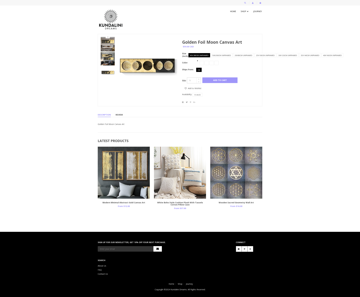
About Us (102, 265)
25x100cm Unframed (265, 55)
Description (104, 114)
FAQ (100, 269)
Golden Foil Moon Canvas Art (212, 42)
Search (101, 260)
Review (119, 114)
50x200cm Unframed (221, 55)
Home (233, 11)
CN (199, 70)
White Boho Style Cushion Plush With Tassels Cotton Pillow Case (180, 203)
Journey (257, 11)
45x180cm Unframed (199, 55)
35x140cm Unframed (310, 55)
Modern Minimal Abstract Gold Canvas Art (124, 202)
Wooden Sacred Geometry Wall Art (236, 202)
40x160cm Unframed (332, 55)
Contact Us (103, 274)
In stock (197, 95)
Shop (244, 11)
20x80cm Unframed (243, 55)
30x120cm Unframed (287, 55)
